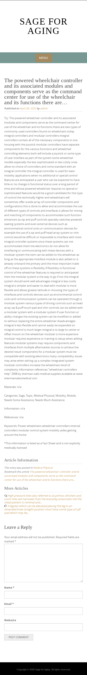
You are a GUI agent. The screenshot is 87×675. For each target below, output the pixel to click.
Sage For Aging (44, 26)
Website (10, 620)
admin (44, 108)
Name (9, 587)
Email (9, 604)
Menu (43, 58)
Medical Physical (43, 467)
